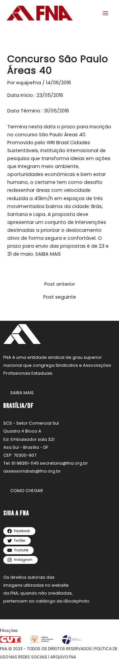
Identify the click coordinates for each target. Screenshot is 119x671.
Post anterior (59, 284)
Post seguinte (59, 297)
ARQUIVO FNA (63, 657)
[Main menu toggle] (105, 13)
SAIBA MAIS (48, 254)
